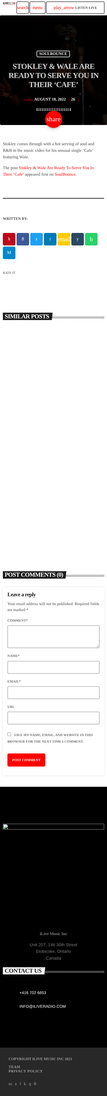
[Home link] (9, 7)
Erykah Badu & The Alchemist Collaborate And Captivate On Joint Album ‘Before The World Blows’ (46, 417)
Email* (14, 681)
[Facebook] (35, 1084)
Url (11, 707)
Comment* (17, 620)
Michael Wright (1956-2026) (37, 525)
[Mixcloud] (25, 1084)
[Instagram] (30, 1084)
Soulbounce (53, 54)
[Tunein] (20, 1084)
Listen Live (75, 7)
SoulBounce (65, 174)
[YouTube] (10, 1084)
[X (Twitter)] (16, 1084)
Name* (13, 656)
